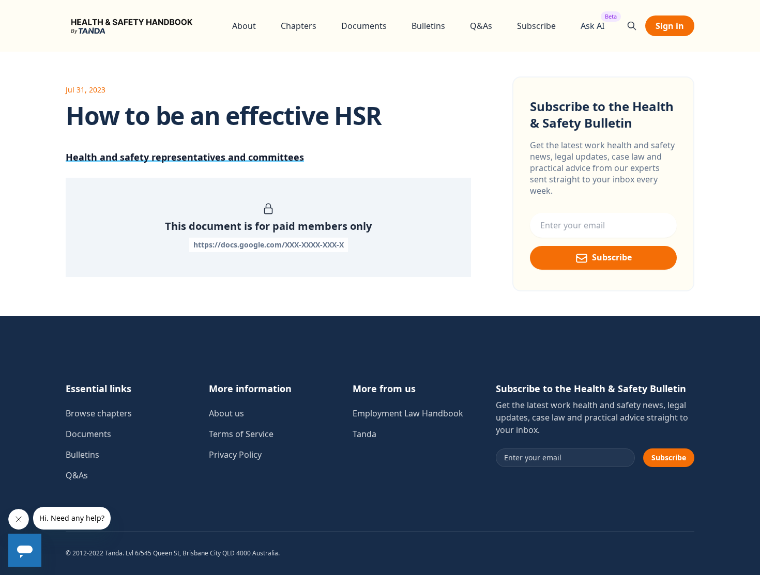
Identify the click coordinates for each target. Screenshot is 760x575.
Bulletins (428, 26)
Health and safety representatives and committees (185, 157)
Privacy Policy (235, 454)
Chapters (298, 26)
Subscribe (536, 26)
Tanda (364, 434)
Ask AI (592, 26)
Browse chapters (99, 413)
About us (226, 413)
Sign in (670, 26)
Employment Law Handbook (408, 413)
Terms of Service (241, 434)
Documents (364, 26)
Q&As (481, 26)
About (244, 26)
